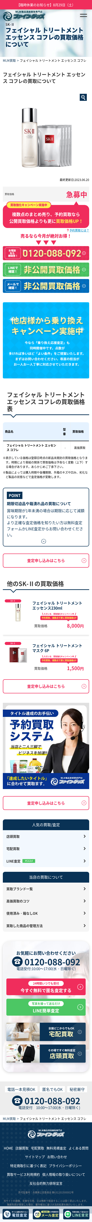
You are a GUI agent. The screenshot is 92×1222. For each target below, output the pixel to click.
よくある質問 (78, 1148)
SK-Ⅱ (12, 600)
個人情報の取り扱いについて (63, 1174)
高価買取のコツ (17, 901)
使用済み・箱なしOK (22, 913)
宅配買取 (13, 848)
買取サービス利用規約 (23, 1174)
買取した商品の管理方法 (24, 925)
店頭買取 (13, 836)
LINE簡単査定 (46, 1008)
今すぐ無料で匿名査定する (46, 987)
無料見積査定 (56, 1148)
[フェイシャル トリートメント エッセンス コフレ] (46, 134)
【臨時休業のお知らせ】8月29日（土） (46, 4)
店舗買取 (22, 1148)
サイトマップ (35, 1156)
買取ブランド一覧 (19, 888)
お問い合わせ (57, 1156)
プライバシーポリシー (65, 1165)
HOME (8, 1148)
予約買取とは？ (79, 230)
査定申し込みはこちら (46, 560)
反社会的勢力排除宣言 (46, 1183)
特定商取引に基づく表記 (28, 1165)
